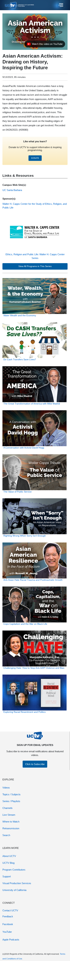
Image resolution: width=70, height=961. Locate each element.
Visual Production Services (16, 883)
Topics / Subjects (11, 794)
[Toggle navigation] (60, 5)
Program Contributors (13, 869)
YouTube (7, 931)
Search (6, 835)
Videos (6, 787)
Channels (7, 808)
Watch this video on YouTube (45, 45)
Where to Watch (10, 821)
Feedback (7, 916)
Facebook (7, 924)
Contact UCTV (10, 910)
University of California (14, 890)
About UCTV (9, 856)
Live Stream (8, 814)
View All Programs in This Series (35, 266)
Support (6, 876)
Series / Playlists (11, 801)
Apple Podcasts (10, 939)
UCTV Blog (8, 862)
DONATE (35, 158)
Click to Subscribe (35, 764)
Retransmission (10, 828)
